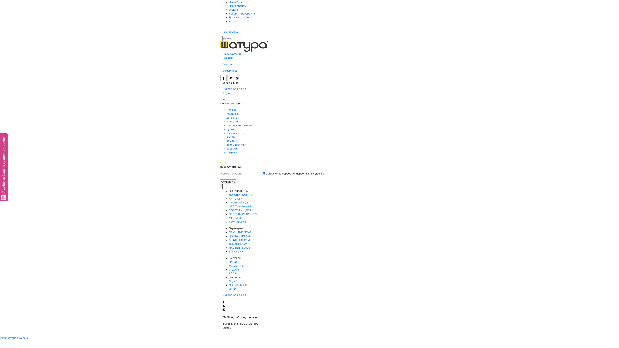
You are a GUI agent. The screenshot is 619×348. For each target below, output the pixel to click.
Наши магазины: (232, 53)
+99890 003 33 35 (234, 89)
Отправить (228, 181)
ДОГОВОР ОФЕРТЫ (241, 194)
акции (233, 21)
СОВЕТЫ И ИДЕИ (240, 210)
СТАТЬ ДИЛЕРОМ (240, 232)
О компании (236, 2)
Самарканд (229, 70)
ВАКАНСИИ (236, 251)
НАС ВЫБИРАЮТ (239, 247)
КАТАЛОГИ (235, 198)
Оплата (233, 9)
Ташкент (228, 57)
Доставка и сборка (241, 17)
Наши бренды (237, 5)
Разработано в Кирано (14, 337)
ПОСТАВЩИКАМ (239, 236)
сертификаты (237, 221)
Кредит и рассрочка (242, 13)
